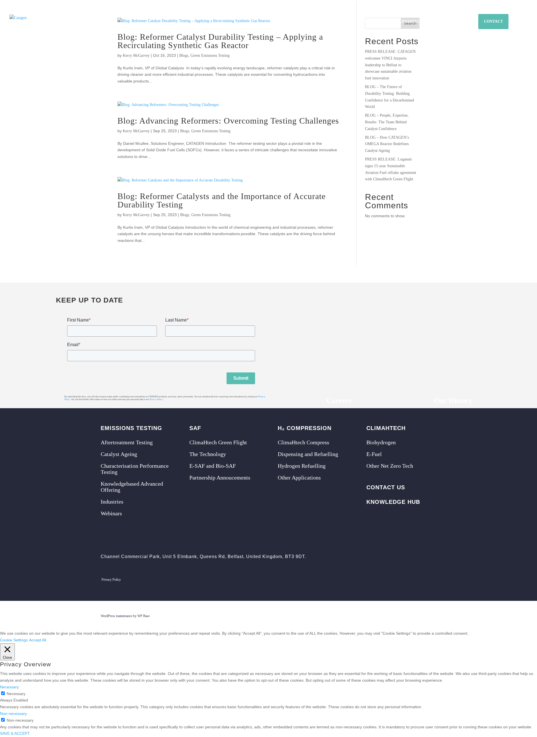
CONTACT (493, 21)
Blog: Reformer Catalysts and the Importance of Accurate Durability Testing (221, 200)
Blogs (183, 55)
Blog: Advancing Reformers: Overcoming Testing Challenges (228, 120)
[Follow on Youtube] (433, 580)
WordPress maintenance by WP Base (125, 616)
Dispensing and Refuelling (308, 454)
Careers (339, 400)
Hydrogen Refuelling (302, 466)
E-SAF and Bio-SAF (212, 466)
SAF (338, 21)
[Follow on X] (391, 580)
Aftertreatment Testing (127, 442)
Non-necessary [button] (13, 713)
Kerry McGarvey (136, 55)
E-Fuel (374, 454)
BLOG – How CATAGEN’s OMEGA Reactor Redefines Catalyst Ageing (387, 144)
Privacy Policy (156, 399)
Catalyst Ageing (119, 454)
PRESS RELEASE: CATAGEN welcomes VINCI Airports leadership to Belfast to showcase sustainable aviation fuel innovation (390, 64)
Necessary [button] (9, 687)
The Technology (207, 454)
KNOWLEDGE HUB (451, 21)
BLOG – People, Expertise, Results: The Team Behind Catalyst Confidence (387, 122)
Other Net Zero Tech (389, 466)
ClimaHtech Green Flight (218, 442)
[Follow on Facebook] (405, 580)
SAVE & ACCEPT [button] (15, 733)
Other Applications (299, 477)
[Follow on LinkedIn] (419, 580)
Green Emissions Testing (210, 55)
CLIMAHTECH (409, 21)
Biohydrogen (381, 442)
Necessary (16, 693)
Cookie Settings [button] (14, 640)
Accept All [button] (37, 640)
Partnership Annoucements (219, 477)
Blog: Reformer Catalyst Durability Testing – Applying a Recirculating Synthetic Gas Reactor (220, 41)
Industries (112, 502)
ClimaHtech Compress (303, 442)
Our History (453, 400)
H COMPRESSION (369, 22)
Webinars (111, 513)
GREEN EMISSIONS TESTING (297, 21)
